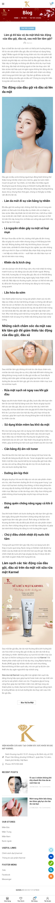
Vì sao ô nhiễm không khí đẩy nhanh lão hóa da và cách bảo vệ (41, 780)
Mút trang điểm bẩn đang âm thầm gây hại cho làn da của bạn (41, 801)
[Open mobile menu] (3, 4)
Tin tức (24, 18)
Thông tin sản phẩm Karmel (13, 858)
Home (16, 18)
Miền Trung (6, 832)
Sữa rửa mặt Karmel (10, 675)
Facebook (6, 875)
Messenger (6, 879)
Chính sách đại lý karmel (12, 853)
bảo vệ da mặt (27, 703)
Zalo (4, 870)
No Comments (44, 787)
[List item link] (27, 764)
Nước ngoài (6, 841)
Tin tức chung (35, 18)
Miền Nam (6, 836)
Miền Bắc (6, 827)
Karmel (43, 658)
